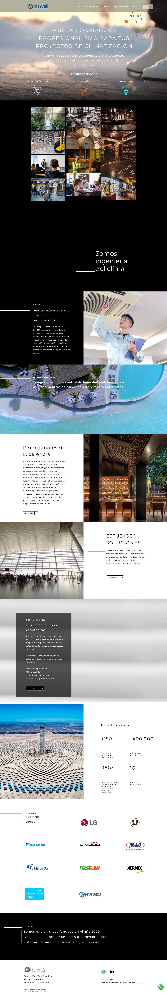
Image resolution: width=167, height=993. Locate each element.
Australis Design (40, 991)
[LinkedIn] (112, 971)
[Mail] (103, 972)
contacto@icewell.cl (40, 983)
